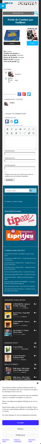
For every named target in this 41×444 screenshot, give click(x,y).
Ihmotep (7, 274)
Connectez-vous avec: (10, 117)
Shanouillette (24, 349)
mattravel (23, 372)
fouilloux (12, 103)
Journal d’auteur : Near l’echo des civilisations (23, 286)
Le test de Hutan (18, 347)
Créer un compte (17, 201)
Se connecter (8, 201)
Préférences (20, 435)
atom (23, 334)
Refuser (20, 429)
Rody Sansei (8, 267)
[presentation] (7, 129)
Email (10, 158)
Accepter (20, 423)
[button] (37, 383)
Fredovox (25, 308)
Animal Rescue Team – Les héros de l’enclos (23, 271)
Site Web (10, 165)
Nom (9, 151)
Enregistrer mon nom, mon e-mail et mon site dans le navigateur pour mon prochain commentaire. (19, 175)
